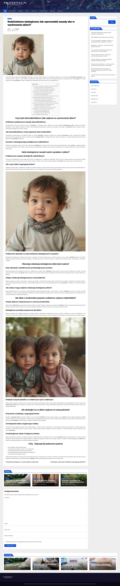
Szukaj (93, 17)
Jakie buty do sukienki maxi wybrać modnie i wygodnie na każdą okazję (16, 482)
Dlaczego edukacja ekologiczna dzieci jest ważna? (43, 97)
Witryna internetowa (8, 535)
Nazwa (6, 523)
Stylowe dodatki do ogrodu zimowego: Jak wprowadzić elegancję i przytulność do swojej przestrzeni (101, 70)
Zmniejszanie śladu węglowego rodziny (42, 111)
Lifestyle (34, 11)
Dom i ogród (12, 11)
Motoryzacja (43, 11)
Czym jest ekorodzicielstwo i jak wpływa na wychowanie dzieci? (45, 86)
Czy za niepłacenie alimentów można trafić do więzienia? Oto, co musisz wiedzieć (45, 482)
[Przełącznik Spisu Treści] (57, 84)
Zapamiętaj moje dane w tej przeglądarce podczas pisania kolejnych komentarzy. (24, 541)
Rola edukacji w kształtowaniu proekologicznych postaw (45, 98)
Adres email (7, 529)
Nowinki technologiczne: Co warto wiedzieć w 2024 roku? (23, 462)
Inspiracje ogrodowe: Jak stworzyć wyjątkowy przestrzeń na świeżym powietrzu (73, 482)
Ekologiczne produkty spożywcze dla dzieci (43, 105)
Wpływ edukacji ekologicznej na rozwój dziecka (43, 100)
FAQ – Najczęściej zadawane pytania (40, 114)
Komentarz (7, 497)
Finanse (20, 11)
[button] (115, 11)
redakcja (17, 28)
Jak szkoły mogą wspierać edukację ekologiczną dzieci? (45, 101)
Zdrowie (52, 11)
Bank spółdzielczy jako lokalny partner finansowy (102, 37)
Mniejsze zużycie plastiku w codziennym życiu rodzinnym (45, 107)
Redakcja (60, 11)
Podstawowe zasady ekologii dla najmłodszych (43, 93)
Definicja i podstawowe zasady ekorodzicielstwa (43, 87)
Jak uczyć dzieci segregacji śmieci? (41, 94)
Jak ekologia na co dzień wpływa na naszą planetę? (43, 108)
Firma (27, 11)
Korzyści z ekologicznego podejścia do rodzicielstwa (44, 90)
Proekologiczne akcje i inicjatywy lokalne (42, 112)
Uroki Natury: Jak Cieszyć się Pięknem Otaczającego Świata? (67, 462)
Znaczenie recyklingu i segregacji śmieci (42, 110)
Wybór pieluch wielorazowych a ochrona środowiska (44, 104)
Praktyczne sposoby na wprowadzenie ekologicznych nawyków (46, 95)
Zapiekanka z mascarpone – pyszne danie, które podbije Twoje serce (101, 565)
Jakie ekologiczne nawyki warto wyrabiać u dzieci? (43, 91)
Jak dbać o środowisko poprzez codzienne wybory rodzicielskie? (45, 103)
